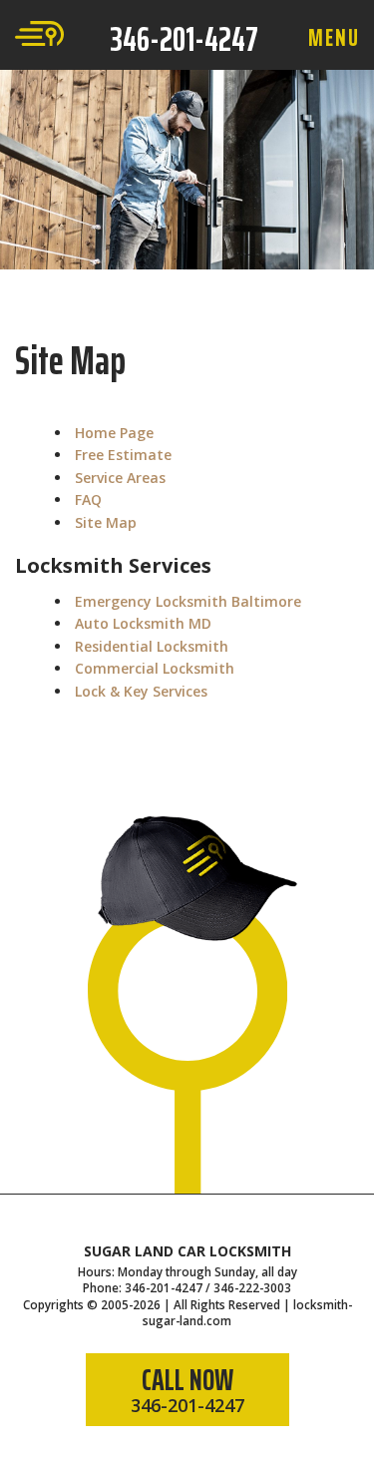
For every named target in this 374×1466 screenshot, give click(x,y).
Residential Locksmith (151, 646)
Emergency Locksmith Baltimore (188, 601)
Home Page (114, 432)
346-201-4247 (184, 39)
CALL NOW (187, 1386)
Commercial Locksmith (154, 668)
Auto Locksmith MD (143, 623)
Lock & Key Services (141, 691)
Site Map (106, 522)
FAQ (88, 499)
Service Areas (120, 477)
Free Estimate (123, 454)
